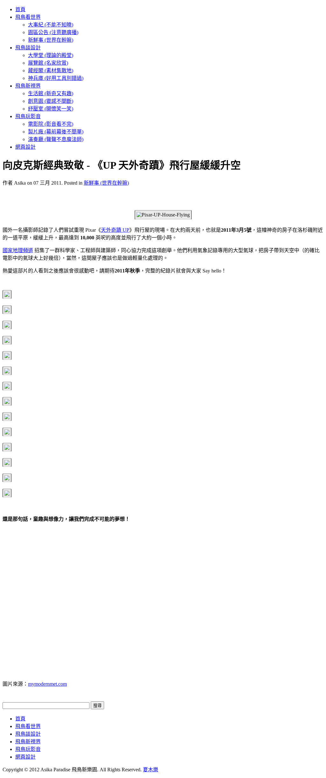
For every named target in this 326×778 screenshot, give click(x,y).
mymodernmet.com (47, 684)
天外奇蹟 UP (115, 230)
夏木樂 (150, 769)
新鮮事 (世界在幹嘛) (106, 183)
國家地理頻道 (18, 250)
